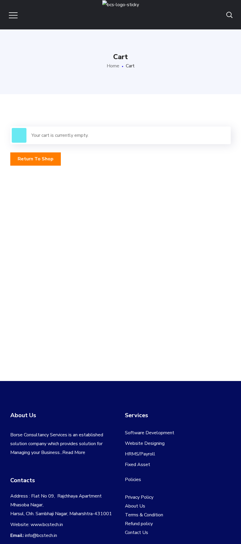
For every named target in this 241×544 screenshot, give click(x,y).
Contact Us (136, 532)
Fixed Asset (137, 464)
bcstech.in (53, 524)
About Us (135, 506)
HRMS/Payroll (140, 454)
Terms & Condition (144, 515)
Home (113, 66)
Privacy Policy (139, 497)
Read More (73, 452)
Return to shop (35, 159)
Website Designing (145, 443)
